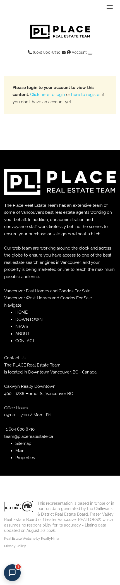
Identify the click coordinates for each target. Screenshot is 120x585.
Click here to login (47, 94)
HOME (21, 312)
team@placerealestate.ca (28, 436)
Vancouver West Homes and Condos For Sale (48, 297)
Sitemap (23, 443)
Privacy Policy (15, 546)
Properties (25, 457)
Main (20, 450)
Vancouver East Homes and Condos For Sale (47, 290)
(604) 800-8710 (46, 52)
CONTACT (25, 340)
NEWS (21, 326)
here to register (86, 94)
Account (79, 52)
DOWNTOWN (29, 319)
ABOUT (22, 333)
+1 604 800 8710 (19, 429)
